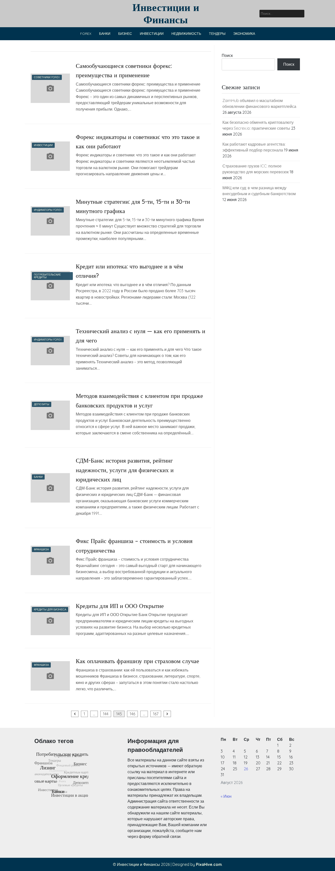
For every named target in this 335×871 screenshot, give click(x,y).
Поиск (227, 55)
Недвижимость (186, 33)
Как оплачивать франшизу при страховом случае (137, 661)
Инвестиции (152, 33)
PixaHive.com (209, 864)
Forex (85, 33)
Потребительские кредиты (47, 276)
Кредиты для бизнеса (50, 609)
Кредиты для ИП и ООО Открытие (120, 605)
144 (105, 713)
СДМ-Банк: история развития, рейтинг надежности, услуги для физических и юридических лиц (125, 470)
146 (132, 713)
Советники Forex (47, 77)
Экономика (244, 33)
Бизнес (125, 33)
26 (246, 768)
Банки (104, 33)
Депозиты (41, 404)
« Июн (226, 796)
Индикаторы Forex (48, 210)
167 (155, 713)
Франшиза (41, 549)
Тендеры (217, 33)
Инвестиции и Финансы (165, 13)
